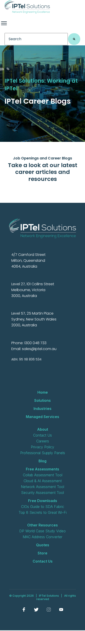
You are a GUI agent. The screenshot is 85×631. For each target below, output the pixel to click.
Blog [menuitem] (42, 461)
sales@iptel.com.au (39, 348)
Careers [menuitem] (42, 441)
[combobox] (36, 39)
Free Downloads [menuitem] (42, 500)
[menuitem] (24, 609)
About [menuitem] (42, 429)
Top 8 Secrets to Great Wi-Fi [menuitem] (43, 512)
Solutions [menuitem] (42, 400)
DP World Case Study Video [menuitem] (42, 531)
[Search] (74, 39)
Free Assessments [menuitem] (42, 469)
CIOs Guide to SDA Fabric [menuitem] (42, 506)
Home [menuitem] (42, 392)
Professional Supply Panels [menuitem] (42, 453)
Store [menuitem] (42, 553)
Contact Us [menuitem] (42, 435)
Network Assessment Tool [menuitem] (42, 486)
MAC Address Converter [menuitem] (42, 537)
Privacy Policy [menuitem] (42, 447)
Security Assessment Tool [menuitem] (42, 492)
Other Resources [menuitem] (42, 525)
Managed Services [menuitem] (42, 416)
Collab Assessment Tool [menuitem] (42, 475)
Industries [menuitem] (42, 408)
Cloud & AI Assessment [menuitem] (43, 481)
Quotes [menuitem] (42, 545)
